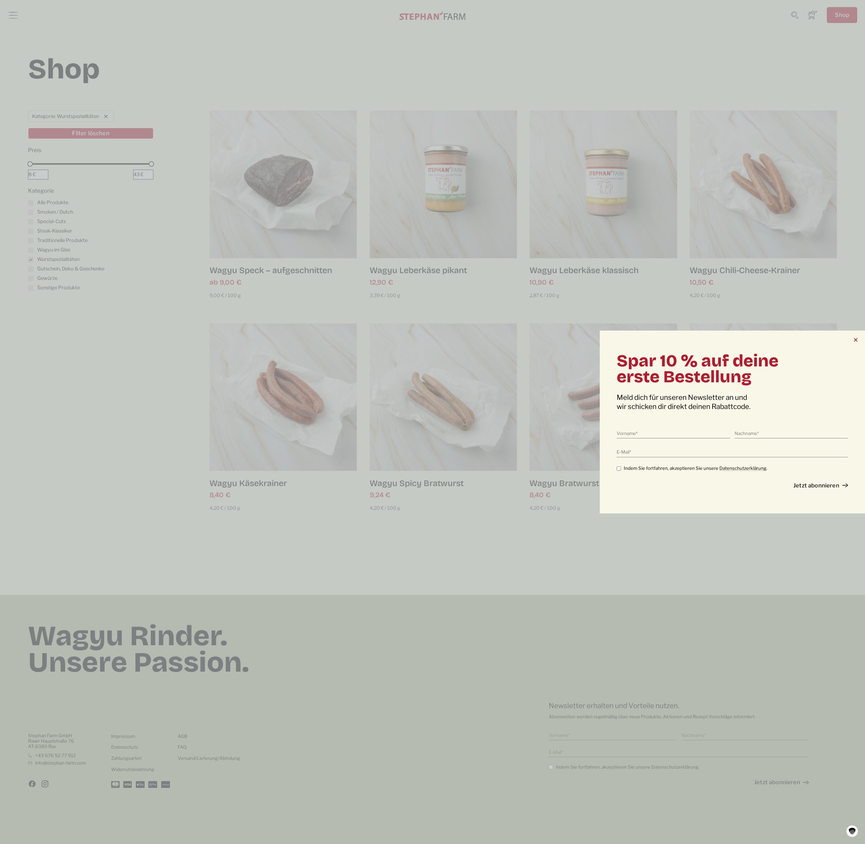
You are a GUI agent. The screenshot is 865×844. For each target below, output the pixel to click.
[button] (852, 831)
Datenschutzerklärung (742, 468)
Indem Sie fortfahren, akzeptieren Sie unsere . (695, 468)
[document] (432, 422)
